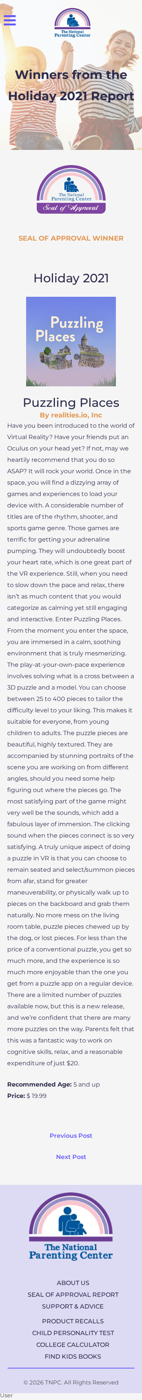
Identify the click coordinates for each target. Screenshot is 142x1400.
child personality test (73, 1333)
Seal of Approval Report (73, 1294)
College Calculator (72, 1344)
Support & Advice (73, 1306)
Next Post (71, 1157)
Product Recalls (73, 1321)
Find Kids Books (73, 1356)
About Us (73, 1283)
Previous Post (71, 1135)
